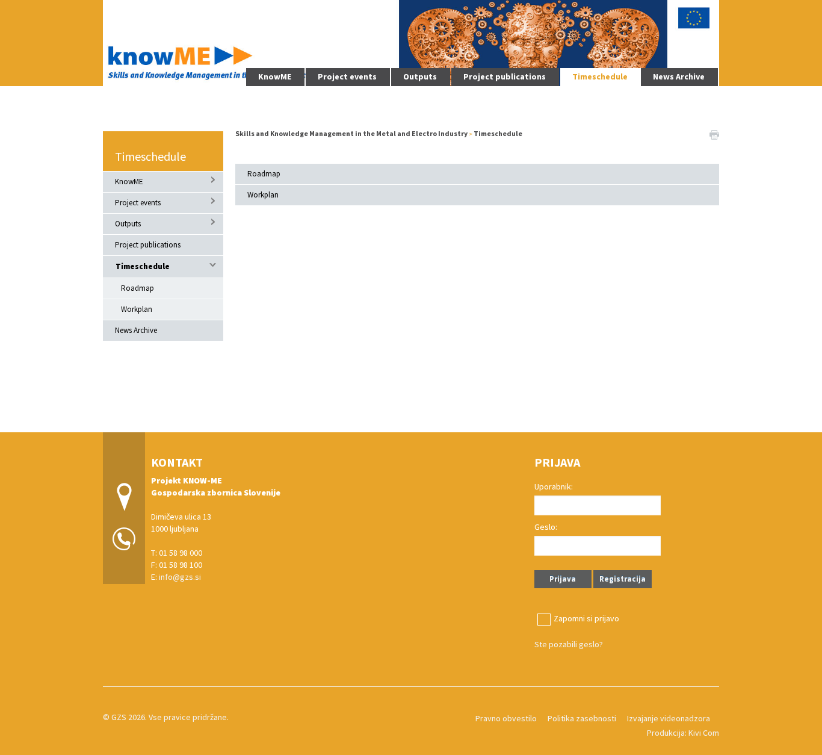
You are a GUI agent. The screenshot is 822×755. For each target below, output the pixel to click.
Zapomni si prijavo (586, 618)
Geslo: (545, 526)
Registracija (622, 579)
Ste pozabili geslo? (568, 644)
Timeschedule (600, 76)
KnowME (274, 76)
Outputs (420, 76)
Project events (347, 76)
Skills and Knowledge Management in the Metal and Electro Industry (352, 133)
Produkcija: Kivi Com (683, 732)
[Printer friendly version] (714, 133)
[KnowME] (411, 41)
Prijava (562, 579)
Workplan (136, 309)
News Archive (679, 76)
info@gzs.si (180, 576)
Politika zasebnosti (582, 718)
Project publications (504, 76)
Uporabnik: (553, 486)
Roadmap (137, 288)
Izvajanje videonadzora (668, 718)
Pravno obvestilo (506, 718)
